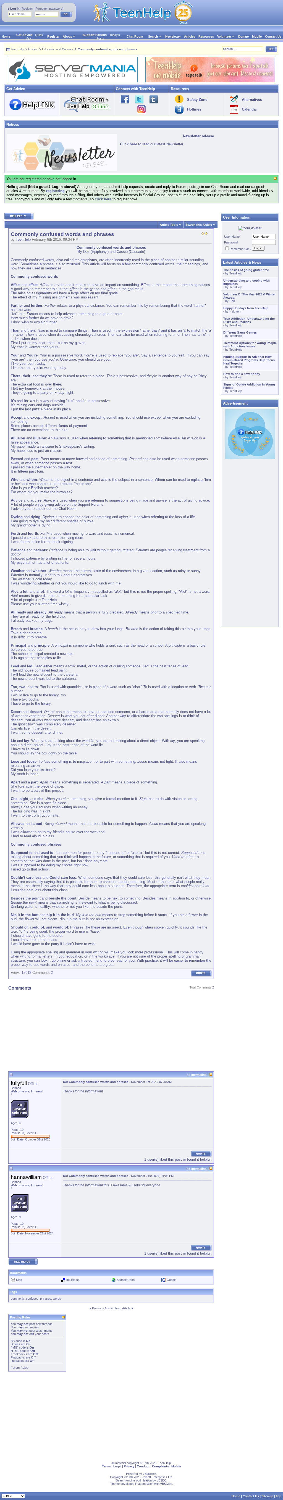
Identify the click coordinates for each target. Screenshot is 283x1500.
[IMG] (14, 1347)
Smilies (15, 1344)
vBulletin (148, 1473)
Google (171, 1279)
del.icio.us (73, 1279)
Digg (19, 1279)
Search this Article (198, 224)
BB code (16, 1340)
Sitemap (267, 1496)
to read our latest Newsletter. (152, 144)
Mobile (257, 36)
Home (6, 36)
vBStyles (166, 1483)
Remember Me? (240, 249)
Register (27, 8)
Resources (206, 36)
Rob (232, 301)
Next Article (122, 1308)
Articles (189, 36)
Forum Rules (19, 1367)
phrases (45, 1298)
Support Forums (95, 34)
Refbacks (17, 1360)
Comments (41, 973)
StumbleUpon (126, 1279)
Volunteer (224, 36)
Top (278, 1496)
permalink (199, 1074)
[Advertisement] (111, 1032)
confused (32, 1298)
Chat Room (135, 36)
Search (153, 36)
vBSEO (162, 1480)
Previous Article (102, 1308)
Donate (243, 36)
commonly (17, 1298)
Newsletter (173, 36)
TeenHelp (17, 49)
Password (231, 242)
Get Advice (24, 34)
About (67, 36)
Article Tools (169, 224)
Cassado (137, 252)
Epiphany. (100, 252)
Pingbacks (18, 1357)
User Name (232, 236)
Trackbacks (19, 1354)
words (57, 1298)
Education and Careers (57, 49)
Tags (13, 1292)
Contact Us (273, 36)
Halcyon (234, 311)
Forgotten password (48, 8)
